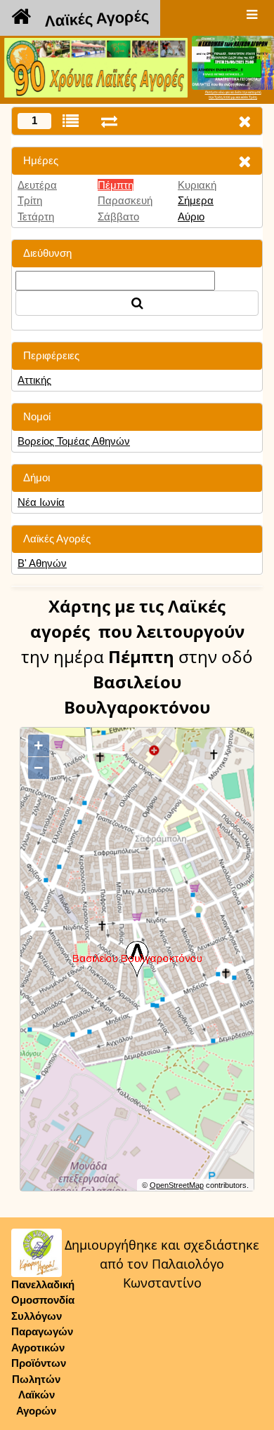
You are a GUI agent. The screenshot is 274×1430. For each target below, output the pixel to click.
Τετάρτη (36, 216)
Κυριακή (197, 185)
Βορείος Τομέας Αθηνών (74, 441)
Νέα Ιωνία (41, 502)
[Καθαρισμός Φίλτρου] (244, 161)
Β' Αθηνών (42, 563)
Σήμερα (196, 200)
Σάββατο (118, 216)
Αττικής (34, 380)
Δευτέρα (37, 185)
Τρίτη (30, 200)
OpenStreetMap (177, 1185)
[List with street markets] (70, 121)
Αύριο (191, 216)
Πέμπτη (115, 185)
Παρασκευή (125, 200)
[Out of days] (109, 121)
